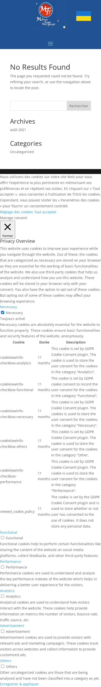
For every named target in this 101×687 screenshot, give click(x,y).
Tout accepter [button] (45, 212)
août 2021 (18, 129)
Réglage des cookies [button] (16, 212)
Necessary (14, 312)
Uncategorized (22, 151)
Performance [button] (10, 561)
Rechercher (78, 106)
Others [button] (5, 660)
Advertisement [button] (12, 625)
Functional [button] (8, 532)
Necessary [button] (8, 306)
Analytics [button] (7, 590)
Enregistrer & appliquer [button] (19, 684)
